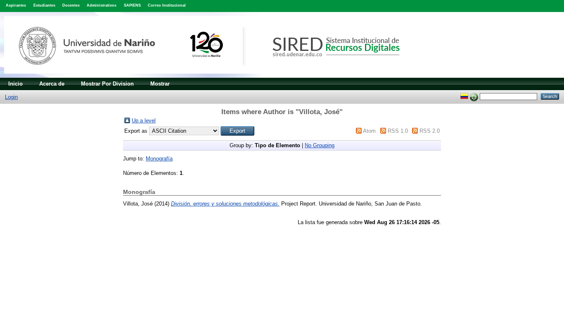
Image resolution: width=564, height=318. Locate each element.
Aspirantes (16, 5)
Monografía (159, 158)
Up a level (144, 120)
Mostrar (160, 84)
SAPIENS (132, 5)
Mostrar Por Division (107, 84)
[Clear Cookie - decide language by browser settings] (474, 96)
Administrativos (101, 5)
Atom (369, 131)
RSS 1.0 (398, 131)
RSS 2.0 (429, 131)
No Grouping (319, 145)
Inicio (15, 84)
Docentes (71, 5)
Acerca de (51, 84)
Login (11, 97)
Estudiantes (44, 5)
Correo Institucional (167, 5)
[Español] (464, 96)
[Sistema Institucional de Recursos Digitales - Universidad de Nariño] (215, 76)
